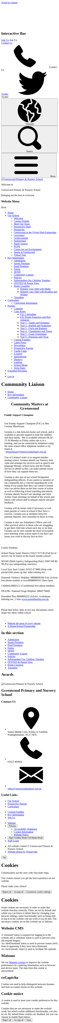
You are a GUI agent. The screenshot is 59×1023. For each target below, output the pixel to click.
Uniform (18, 362)
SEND (17, 272)
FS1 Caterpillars (28, 314)
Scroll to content (9, 2)
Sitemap (12, 823)
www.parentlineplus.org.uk (35, 599)
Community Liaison (24, 274)
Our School (13, 215)
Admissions (19, 260)
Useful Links (20, 351)
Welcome (18, 218)
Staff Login (13, 840)
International (20, 356)
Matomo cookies (17, 962)
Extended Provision (17, 370)
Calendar (18, 308)
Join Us (5, 40)
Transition (19, 297)
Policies (18, 277)
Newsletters (19, 345)
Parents (11, 305)
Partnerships (20, 241)
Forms (17, 269)
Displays (18, 359)
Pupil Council (21, 243)
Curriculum (13, 300)
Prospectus (19, 229)
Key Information (16, 257)
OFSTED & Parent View (26, 283)
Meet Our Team (22, 224)
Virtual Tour (20, 255)
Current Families (22, 339)
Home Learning (22, 286)
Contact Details (21, 221)
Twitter (4, 94)
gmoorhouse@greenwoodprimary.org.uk (26, 451)
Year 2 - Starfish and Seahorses (35, 325)
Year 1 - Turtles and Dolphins (34, 322)
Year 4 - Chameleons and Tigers (36, 331)
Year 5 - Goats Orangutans (33, 334)
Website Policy (21, 834)
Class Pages (20, 311)
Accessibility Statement (25, 829)
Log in (11, 376)
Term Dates (19, 368)
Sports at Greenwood (24, 252)
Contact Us (6, 43)
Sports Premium (22, 263)
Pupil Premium (21, 266)
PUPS (17, 246)
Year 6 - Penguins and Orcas (34, 337)
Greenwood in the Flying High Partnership (35, 232)
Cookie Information (23, 832)
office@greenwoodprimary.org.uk (24, 788)
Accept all (18, 892)
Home (11, 212)
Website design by (22, 851)
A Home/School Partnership (21, 626)
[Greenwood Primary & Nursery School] (22, 179)
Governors (19, 235)
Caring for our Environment (28, 249)
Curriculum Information (25, 303)
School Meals (20, 365)
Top (4, 857)
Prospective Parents (23, 348)
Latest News (20, 342)
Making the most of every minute (24, 623)
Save (28, 1020)
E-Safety (18, 354)
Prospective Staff (22, 226)
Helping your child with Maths (35, 289)
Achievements (21, 238)
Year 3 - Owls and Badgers (33, 328)
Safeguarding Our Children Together (32, 280)
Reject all (7, 892)
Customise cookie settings (38, 892)
